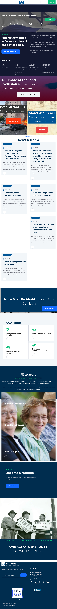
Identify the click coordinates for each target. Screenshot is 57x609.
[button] (40, 2)
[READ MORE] (4, 173)
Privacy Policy (12, 605)
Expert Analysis (7, 185)
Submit (23, 575)
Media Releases (7, 144)
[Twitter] (35, 582)
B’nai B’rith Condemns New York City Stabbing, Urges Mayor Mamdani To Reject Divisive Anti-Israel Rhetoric (43, 156)
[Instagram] (39, 582)
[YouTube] (48, 582)
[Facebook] (31, 582)
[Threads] (43, 582)
